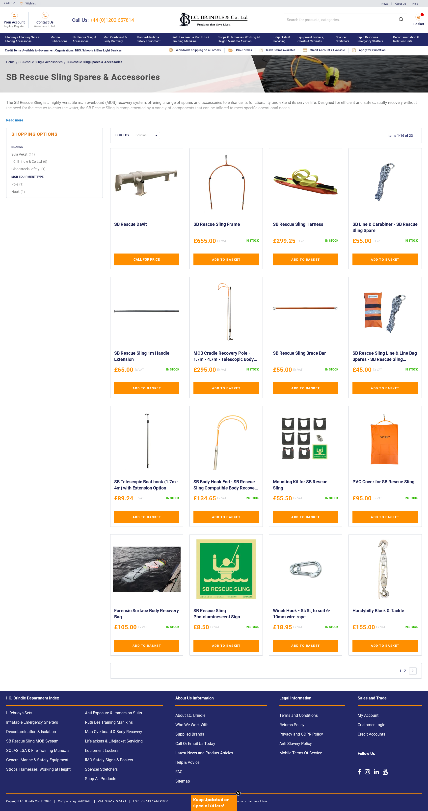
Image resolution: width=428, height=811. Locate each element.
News (384, 3)
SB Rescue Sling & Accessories (41, 62)
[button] (9, 3)
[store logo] (214, 20)
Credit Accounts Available (327, 50)
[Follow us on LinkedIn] (376, 771)
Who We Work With (192, 724)
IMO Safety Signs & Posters (109, 760)
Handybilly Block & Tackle (378, 610)
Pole (18, 184)
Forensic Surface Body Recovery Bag (146, 613)
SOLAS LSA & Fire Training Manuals (37, 750)
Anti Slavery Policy (295, 743)
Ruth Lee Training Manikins (109, 722)
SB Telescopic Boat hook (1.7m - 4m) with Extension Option (146, 484)
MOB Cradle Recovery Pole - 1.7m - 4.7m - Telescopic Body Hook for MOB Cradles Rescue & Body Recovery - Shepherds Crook (225, 356)
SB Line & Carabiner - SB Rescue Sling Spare (385, 227)
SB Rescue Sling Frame (216, 224)
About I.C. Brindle (190, 715)
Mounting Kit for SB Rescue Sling (300, 484)
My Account (368, 715)
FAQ (179, 771)
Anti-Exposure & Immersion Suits (113, 713)
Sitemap (182, 781)
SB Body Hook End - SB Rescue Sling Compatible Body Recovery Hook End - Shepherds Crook (226, 485)
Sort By (122, 135)
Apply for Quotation (372, 50)
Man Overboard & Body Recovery (113, 731)
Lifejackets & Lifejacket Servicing (114, 741)
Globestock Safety (29, 169)
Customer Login (371, 724)
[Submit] (401, 20)
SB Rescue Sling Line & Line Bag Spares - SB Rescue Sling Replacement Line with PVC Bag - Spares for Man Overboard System (384, 356)
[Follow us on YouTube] (385, 771)
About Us (400, 3)
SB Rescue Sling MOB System (32, 741)
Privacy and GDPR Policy (301, 734)
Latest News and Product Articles (204, 753)
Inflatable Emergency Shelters (32, 722)
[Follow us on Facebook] (359, 771)
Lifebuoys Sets (19, 713)
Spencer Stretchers (101, 769)
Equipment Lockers (101, 750)
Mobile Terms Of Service (300, 753)
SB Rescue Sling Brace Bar (299, 353)
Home (10, 62)
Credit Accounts (371, 734)
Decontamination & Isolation (31, 731)
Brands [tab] (17, 147)
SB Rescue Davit (130, 224)
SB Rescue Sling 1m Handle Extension (141, 356)
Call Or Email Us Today (195, 743)
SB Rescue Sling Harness (298, 224)
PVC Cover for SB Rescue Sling (383, 481)
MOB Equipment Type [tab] (27, 177)
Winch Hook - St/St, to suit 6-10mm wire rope (301, 613)
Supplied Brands (189, 734)
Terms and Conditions (298, 715)
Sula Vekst (23, 154)
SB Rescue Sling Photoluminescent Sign (216, 613)
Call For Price (147, 259)
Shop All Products (100, 778)
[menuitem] (25, 39)
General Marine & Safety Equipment (37, 760)
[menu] (214, 39)
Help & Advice (187, 762)
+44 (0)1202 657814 (112, 20)
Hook (18, 192)
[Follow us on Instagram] (367, 771)
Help (415, 3)
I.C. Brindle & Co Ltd (30, 161)
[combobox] (345, 20)
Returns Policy (291, 724)
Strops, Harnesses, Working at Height (38, 769)
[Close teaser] (238, 793)
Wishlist (31, 3)
